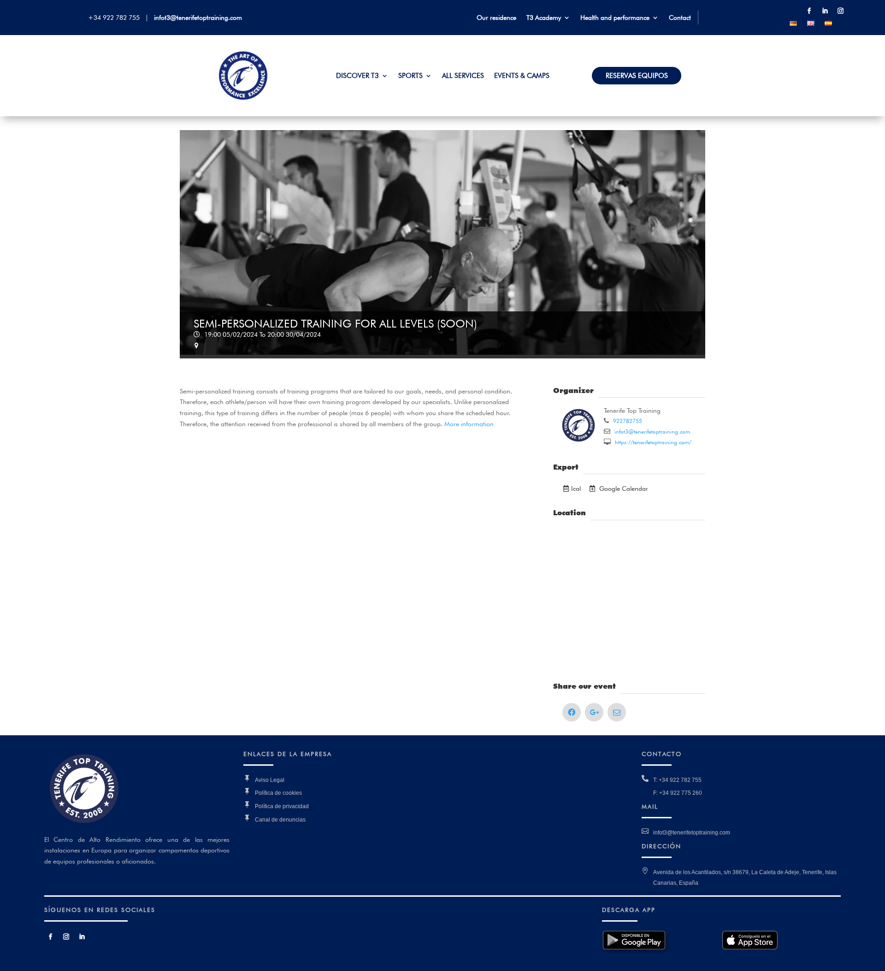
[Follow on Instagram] (840, 11)
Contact (680, 17)
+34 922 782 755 (115, 17)
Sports (410, 76)
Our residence (496, 17)
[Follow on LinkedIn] (825, 11)
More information (470, 424)
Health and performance (614, 17)
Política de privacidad (282, 806)
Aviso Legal (269, 780)
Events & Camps (521, 76)
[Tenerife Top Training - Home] (243, 97)
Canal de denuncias (280, 819)
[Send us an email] (617, 712)
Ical (576, 488)
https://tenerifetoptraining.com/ (652, 442)
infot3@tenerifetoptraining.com (198, 17)
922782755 (626, 420)
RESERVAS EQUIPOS (637, 76)
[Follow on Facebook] (809, 11)
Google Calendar (622, 488)
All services (463, 76)
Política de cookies (278, 793)
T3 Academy (543, 17)
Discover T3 (357, 76)
